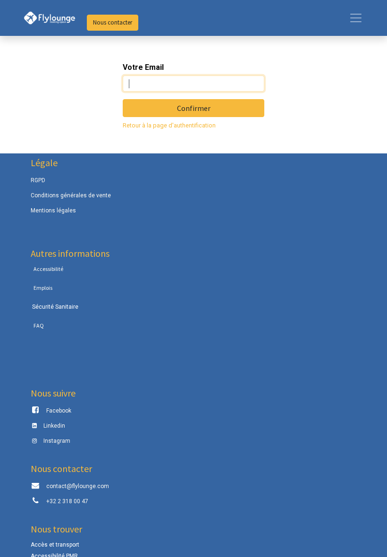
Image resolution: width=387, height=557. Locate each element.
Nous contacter (112, 22)
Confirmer (193, 108)
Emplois (43, 287)
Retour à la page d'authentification (169, 125)
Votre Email (143, 67)
